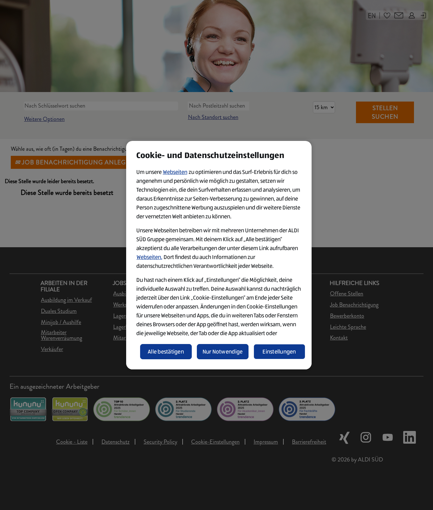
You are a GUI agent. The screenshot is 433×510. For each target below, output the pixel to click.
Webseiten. (149, 257)
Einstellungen (279, 352)
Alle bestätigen (166, 352)
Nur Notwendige (223, 352)
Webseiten (175, 172)
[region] (219, 255)
